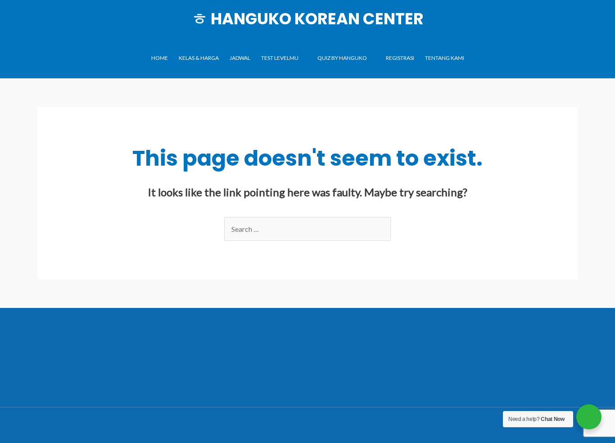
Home (159, 57)
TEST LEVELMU (279, 57)
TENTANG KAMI (444, 57)
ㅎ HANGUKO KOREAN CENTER (308, 19)
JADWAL (240, 57)
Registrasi (400, 57)
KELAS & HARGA (199, 57)
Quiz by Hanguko (342, 57)
